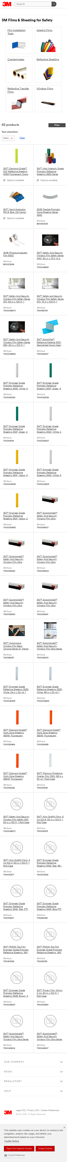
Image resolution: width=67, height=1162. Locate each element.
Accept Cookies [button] (45, 1149)
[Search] (54, 4)
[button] (14, 1155)
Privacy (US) (33, 1110)
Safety (6, 138)
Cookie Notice (11, 1141)
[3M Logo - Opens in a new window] (6, 4)
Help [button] (7, 1091)
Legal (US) (21, 1110)
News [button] (8, 1072)
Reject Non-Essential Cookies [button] (19, 1149)
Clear (22, 138)
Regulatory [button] (13, 1081)
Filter (57, 125)
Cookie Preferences (50, 1110)
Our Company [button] (14, 1062)
